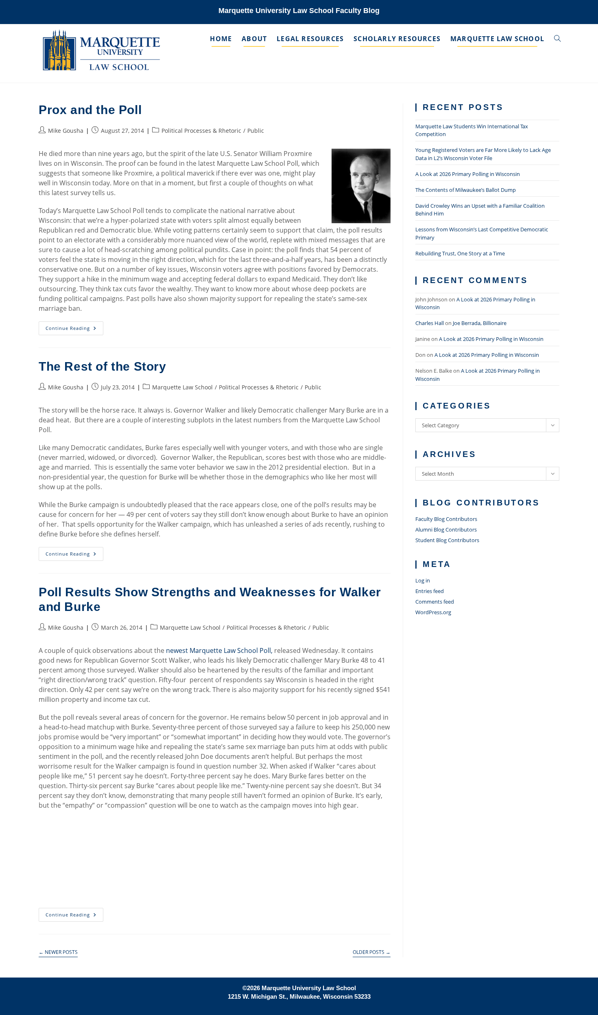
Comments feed (434, 601)
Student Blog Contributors (447, 540)
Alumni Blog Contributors (446, 529)
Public (255, 130)
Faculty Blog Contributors (446, 519)
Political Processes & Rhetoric (201, 130)
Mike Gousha (65, 130)
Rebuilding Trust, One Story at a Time (460, 253)
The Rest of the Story (102, 366)
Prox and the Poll (90, 109)
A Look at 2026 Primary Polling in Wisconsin (467, 174)
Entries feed (429, 591)
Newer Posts (58, 952)
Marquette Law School (182, 387)
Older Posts (372, 952)
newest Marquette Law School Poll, (220, 650)
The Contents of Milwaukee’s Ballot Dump (465, 189)
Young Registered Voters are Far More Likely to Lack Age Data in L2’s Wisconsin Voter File (483, 154)
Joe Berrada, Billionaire (479, 323)
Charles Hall (429, 323)
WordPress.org (433, 612)
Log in (422, 580)
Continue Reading (74, 329)
